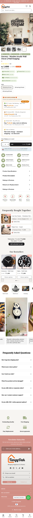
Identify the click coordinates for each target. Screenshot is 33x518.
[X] (16, 468)
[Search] (3, 10)
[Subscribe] (29, 448)
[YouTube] (22, 468)
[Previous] (2, 262)
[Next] (14, 262)
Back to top (17, 510)
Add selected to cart (16, 244)
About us (9, 482)
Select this (17, 221)
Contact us (24, 482)
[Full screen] (30, 15)
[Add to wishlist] (13, 267)
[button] (26, 6)
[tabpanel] (16, 269)
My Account (5, 493)
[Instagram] (13, 468)
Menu (3, 489)
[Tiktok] (19, 468)
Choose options (8, 277)
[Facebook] (10, 468)
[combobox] (16, 10)
